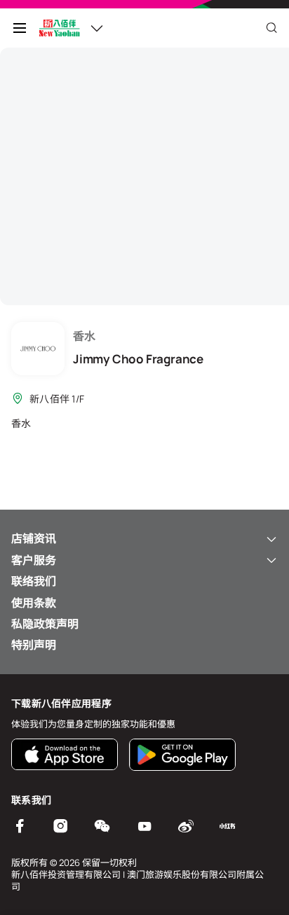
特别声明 (33, 644)
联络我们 (33, 581)
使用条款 (33, 602)
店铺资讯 (33, 538)
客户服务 (33, 560)
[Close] (271, 28)
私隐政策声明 (45, 623)
